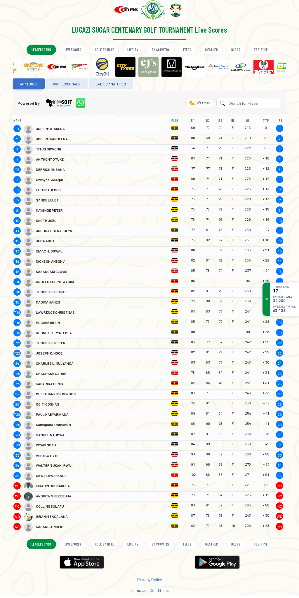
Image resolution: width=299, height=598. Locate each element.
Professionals (67, 84)
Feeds (187, 49)
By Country (161, 49)
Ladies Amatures (111, 84)
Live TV (132, 49)
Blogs (235, 49)
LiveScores (73, 49)
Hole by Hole (104, 49)
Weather (211, 49)
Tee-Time (260, 49)
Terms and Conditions (149, 590)
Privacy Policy (149, 579)
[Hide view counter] (266, 298)
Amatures (29, 84)
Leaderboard (41, 49)
